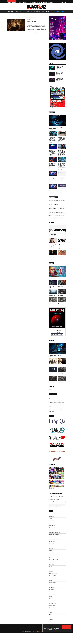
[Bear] (60, 478)
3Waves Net (40, 631)
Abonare (57, 504)
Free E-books (38, 2)
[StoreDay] (50, 475)
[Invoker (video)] (62, 282)
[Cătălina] (55, 483)
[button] (16, 1)
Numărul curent (50, 2)
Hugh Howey (56, 204)
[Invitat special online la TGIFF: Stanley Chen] (53, 252)
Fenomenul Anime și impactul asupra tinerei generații (52, 245)
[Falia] (62, 299)
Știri (50, 614)
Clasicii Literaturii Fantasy (54, 534)
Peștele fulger (51, 382)
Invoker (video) (60, 286)
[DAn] (62, 473)
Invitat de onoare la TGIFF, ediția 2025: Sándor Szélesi (61, 257)
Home (8, 14)
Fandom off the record (53, 559)
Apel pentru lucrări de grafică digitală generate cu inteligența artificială (61, 246)
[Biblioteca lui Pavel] (62, 291)
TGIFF (50, 617)
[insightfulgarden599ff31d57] (60, 468)
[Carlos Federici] (60, 475)
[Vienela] (62, 475)
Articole (32, 11)
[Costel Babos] (52, 468)
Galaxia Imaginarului (53, 573)
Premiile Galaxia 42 (32, 2)
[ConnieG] (55, 480)
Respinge (66, 628)
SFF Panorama (52, 610)
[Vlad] (55, 473)
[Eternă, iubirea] (53, 361)
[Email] (62, 11)
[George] (55, 485)
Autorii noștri (25, 2)
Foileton (50, 566)
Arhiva (42, 11)
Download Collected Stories (57, 334)
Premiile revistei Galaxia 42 (54, 600)
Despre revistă (19, 2)
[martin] (50, 468)
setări (56, 629)
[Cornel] (62, 483)
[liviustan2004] (50, 483)
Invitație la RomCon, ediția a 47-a (52, 191)
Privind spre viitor (52, 603)
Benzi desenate (52, 525)
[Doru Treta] (60, 483)
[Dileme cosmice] (62, 378)
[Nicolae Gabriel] (52, 485)
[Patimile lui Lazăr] (62, 361)
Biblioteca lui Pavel (61, 295)
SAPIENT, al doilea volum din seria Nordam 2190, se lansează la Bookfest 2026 (52, 139)
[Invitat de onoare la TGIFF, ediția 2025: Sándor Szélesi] (62, 252)
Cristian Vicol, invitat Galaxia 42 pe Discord (59, 73)
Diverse (37, 11)
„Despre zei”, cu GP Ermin (54, 514)
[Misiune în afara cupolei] (53, 282)
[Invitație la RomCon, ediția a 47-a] (53, 186)
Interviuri (51, 578)
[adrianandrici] (62, 478)
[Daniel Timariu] (55, 470)
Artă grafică (51, 516)
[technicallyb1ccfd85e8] (50, 480)
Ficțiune (16, 11)
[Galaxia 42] (60, 480)
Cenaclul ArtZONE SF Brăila (54, 532)
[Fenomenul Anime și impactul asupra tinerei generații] (53, 240)
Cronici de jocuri (52, 543)
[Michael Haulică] (50, 485)
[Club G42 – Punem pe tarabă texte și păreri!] (52, 80)
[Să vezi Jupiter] (53, 369)
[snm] (50, 488)
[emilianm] (57, 475)
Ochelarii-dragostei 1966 (61, 374)
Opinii (50, 591)
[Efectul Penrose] (57, 271)
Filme (50, 562)
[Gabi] (52, 475)
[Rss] (65, 2)
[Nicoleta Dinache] (50, 478)
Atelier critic (51, 520)
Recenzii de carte (52, 605)
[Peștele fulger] (53, 378)
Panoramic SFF (52, 594)
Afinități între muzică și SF (58, 217)
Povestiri (51, 598)
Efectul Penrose (52, 278)
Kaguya (50, 580)
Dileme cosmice (60, 382)
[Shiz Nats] (57, 468)
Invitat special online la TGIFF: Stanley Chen (52, 257)
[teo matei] (62, 485)
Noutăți (50, 584)
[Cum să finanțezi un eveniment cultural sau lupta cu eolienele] (62, 173)
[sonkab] (62, 468)
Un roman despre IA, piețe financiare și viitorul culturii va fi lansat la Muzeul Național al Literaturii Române (61, 166)
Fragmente (51, 568)
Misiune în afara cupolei (51, 287)
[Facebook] (56, 11)
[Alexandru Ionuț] (60, 470)
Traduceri (51, 619)
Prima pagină (10, 11)
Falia (58, 303)
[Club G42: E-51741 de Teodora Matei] (52, 68)
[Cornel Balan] (55, 478)
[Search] (65, 11)
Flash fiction (51, 564)
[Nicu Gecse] (52, 470)
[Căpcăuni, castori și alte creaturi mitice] (57, 348)
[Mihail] (52, 483)
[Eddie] (57, 470)
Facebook (50, 389)
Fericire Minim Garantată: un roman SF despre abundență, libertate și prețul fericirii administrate (61, 152)
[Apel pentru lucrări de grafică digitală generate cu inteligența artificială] (62, 240)
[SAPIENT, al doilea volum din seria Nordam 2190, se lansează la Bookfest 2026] (53, 133)
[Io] (57, 483)
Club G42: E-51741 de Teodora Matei (59, 67)
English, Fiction (52, 552)
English (47, 11)
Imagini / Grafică (52, 575)
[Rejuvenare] (53, 299)
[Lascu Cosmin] (55, 475)
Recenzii (27, 11)
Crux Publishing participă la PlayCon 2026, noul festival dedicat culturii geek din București (52, 152)
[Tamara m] (62, 470)
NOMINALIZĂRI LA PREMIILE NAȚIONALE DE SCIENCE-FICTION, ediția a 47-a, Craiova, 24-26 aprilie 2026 (52, 179)
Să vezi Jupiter (51, 373)
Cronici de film (52, 541)
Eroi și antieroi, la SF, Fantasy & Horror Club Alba (56, 128)
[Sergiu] (55, 468)
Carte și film (51, 530)
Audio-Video (51, 523)
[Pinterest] (61, 2)
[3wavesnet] (60, 485)
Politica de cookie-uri (35, 629)
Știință (50, 612)
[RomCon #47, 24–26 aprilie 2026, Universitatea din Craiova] (53, 159)
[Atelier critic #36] (16, 25)
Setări (66, 630)
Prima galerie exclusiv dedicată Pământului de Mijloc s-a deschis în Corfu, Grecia (61, 139)
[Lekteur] (52, 488)
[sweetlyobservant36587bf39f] (52, 478)
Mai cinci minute (52, 582)
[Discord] (57, 11)
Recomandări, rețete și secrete (55, 607)
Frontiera (51, 571)
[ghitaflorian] (60, 473)
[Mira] (62, 480)
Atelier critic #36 (31, 21)
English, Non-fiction (53, 555)
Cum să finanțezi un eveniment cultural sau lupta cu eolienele (62, 178)
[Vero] (52, 480)
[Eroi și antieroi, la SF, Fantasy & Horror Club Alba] (57, 120)
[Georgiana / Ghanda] (57, 478)
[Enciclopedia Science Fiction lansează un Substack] (62, 186)
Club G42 (51, 536)
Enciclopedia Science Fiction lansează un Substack (61, 191)
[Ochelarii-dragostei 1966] (62, 369)
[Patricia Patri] (57, 485)
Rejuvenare (20, 0)
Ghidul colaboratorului (12, 2)
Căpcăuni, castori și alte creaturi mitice (56, 356)
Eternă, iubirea (51, 411)
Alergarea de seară (52, 295)
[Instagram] (60, 2)
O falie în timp (52, 589)
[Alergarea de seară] (53, 291)
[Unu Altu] (50, 470)
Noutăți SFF (51, 587)
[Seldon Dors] (50, 473)
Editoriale (51, 548)
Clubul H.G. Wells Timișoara (54, 539)
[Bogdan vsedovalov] (57, 480)
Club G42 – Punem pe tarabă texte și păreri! (59, 79)
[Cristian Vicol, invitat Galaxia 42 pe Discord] (52, 74)
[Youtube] (62, 2)
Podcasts (21, 11)
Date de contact (44, 2)
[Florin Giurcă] (52, 473)
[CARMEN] (57, 473)
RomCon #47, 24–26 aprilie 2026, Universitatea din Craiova (52, 165)
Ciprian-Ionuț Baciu (30, 23)
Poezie (50, 596)
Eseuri (50, 557)
